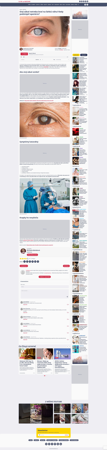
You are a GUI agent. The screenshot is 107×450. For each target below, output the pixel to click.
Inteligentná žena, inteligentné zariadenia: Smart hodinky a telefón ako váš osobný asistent (83, 202)
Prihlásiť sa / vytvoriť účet (45, 276)
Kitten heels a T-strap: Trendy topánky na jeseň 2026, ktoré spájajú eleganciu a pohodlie (83, 99)
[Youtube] (82, 1)
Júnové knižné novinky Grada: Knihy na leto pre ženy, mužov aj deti (83, 349)
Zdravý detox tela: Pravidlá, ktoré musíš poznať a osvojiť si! (40, 245)
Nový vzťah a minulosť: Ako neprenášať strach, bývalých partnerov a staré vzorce (83, 152)
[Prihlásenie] (85, 5)
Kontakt (36, 440)
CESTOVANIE (68, 4)
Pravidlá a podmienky (52, 440)
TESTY (53, 4)
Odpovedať (25, 304)
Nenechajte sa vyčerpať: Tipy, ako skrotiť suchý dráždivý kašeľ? (83, 191)
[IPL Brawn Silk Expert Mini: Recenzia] (80, 418)
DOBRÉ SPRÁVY (82, 209)
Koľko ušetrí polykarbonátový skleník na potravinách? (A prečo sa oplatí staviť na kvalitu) (83, 245)
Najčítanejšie (76, 55)
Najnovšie (84, 55)
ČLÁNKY (81, 188)
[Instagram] (83, 1)
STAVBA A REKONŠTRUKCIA (83, 276)
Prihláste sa (28, 270)
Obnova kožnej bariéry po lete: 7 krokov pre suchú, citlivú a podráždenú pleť (83, 75)
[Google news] (58, 444)
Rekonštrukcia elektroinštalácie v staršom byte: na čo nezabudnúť (83, 280)
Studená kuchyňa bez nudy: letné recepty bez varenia (83, 328)
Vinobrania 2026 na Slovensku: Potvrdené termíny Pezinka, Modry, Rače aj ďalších (83, 67)
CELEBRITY (33, 4)
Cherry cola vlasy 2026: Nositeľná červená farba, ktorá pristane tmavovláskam (83, 83)
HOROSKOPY (56, 4)
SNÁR (61, 4)
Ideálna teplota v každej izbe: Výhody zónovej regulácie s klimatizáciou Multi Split (83, 309)
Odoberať (66, 435)
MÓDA (63, 4)
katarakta (46, 66)
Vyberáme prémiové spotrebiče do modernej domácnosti (82, 320)
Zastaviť (22, 59)
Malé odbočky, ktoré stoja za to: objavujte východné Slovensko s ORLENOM (83, 213)
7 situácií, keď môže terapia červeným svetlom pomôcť (83, 131)
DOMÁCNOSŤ (82, 252)
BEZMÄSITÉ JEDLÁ (83, 324)
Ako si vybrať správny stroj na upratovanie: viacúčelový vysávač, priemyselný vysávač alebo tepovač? (83, 267)
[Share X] (30, 261)
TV (78, 4)
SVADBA (72, 4)
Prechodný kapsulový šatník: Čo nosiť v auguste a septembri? (83, 60)
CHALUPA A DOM (83, 295)
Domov (21, 9)
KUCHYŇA (81, 316)
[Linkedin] (87, 1)
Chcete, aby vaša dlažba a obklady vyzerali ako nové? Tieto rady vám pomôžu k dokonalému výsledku (83, 257)
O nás (30, 440)
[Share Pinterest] (32, 261)
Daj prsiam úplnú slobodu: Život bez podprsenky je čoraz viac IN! (39, 100)
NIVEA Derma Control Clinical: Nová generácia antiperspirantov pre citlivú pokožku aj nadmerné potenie (83, 223)
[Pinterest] (85, 1)
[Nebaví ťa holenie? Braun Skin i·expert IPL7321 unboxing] (62, 418)
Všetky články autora (32, 254)
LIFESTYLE (38, 4)
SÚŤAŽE (75, 4)
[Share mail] (38, 261)
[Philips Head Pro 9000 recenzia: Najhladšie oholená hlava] (80, 408)
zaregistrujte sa (47, 273)
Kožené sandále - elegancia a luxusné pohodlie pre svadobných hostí (83, 121)
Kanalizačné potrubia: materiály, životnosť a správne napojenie (82, 300)
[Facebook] (80, 1)
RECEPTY (45, 4)
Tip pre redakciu (74, 440)
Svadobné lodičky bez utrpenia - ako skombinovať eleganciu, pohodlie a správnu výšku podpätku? (83, 112)
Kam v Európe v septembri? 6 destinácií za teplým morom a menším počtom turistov (83, 91)
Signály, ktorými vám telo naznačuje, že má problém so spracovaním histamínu (83, 141)
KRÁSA (29, 4)
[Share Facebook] (24, 261)
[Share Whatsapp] (27, 261)
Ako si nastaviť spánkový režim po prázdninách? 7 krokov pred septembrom (83, 161)
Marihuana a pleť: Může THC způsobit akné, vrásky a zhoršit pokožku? (83, 172)
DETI (80, 232)
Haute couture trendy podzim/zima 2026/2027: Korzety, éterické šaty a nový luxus (83, 181)
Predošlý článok (24, 266)
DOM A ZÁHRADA (83, 240)
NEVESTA (81, 107)
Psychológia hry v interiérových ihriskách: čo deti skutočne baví (83, 235)
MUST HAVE (81, 117)
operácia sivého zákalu (28, 240)
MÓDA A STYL (82, 177)
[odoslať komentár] (67, 297)
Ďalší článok (66, 266)
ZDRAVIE (49, 4)
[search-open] (87, 5)
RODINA (81, 157)
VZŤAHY (41, 4)
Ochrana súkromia (63, 440)
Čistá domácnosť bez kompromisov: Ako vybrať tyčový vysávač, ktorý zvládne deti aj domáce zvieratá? (83, 340)
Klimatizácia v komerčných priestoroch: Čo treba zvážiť (82, 289)
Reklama (43, 440)
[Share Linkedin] (35, 261)
